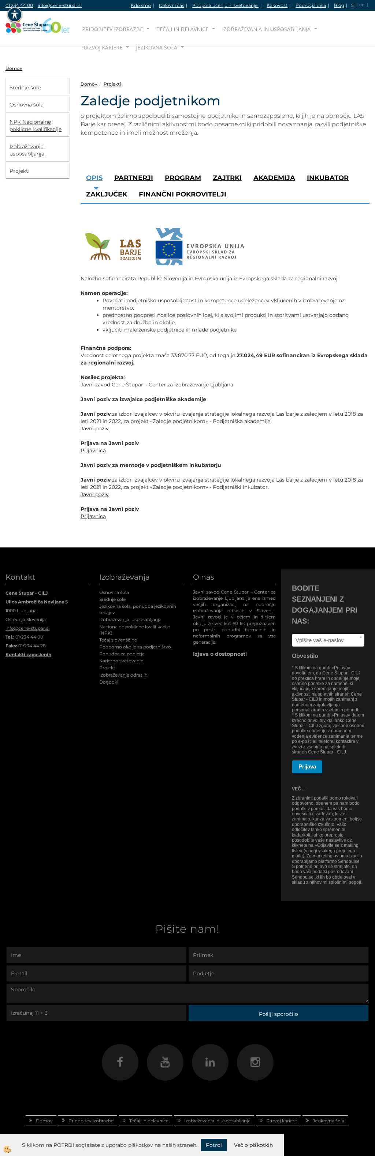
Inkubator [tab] (328, 178)
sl (352, 4)
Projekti (112, 84)
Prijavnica (93, 450)
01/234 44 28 (32, 645)
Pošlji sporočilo (278, 1014)
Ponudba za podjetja (122, 653)
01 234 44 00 (19, 5)
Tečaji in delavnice (182, 29)
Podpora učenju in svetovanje (225, 5)
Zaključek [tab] (106, 194)
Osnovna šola (114, 592)
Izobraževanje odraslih (123, 675)
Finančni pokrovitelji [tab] (182, 194)
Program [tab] (183, 178)
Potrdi (214, 1145)
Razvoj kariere (102, 47)
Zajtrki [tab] (227, 178)
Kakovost (277, 5)
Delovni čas (171, 5)
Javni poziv (95, 428)
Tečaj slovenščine (118, 640)
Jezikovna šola (156, 47)
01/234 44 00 (29, 637)
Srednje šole (112, 599)
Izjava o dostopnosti (220, 654)
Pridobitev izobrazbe (112, 29)
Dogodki (108, 682)
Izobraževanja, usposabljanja (130, 619)
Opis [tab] (94, 178)
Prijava (307, 766)
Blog (339, 5)
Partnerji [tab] (133, 178)
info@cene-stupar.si (60, 5)
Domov (13, 68)
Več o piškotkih (253, 1145)
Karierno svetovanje (121, 660)
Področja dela (311, 5)
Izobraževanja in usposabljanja (266, 29)
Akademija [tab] (274, 178)
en (362, 4)
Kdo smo (141, 5)
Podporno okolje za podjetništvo (135, 647)
